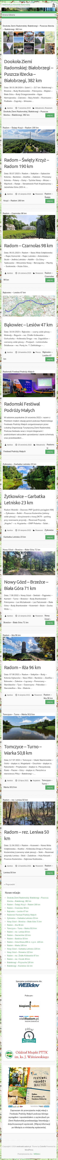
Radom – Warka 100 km (17, 945)
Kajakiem (36, 781)
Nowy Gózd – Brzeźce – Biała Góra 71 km (26, 585)
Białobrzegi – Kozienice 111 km (20, 966)
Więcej (50, 115)
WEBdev (37, 1154)
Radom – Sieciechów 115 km (19, 935)
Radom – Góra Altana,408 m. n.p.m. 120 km (25, 942)
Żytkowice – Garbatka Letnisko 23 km (24, 499)
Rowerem (48, 108)
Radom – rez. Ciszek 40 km (18, 959)
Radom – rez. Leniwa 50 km (26, 835)
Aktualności (39, 108)
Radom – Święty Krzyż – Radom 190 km (26, 163)
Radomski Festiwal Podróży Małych (22, 407)
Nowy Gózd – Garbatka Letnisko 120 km (23, 949)
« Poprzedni (9, 884)
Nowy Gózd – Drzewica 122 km (20, 952)
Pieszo (38, 352)
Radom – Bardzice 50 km (17, 939)
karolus (10, 108)
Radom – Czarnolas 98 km (28, 245)
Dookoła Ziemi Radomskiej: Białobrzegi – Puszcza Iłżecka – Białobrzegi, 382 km (28, 71)
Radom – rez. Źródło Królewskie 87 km (23, 956)
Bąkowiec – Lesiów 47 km (28, 324)
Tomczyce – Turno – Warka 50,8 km (23, 749)
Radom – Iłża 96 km (22, 667)
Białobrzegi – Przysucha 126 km (20, 962)
